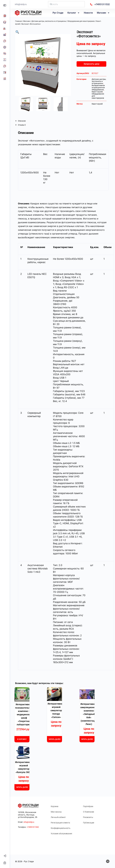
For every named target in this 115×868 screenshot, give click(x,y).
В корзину (22, 739)
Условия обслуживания (61, 833)
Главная (18, 21)
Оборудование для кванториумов (81, 21)
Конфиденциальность (60, 828)
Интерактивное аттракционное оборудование (98, 87)
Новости (88, 12)
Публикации (88, 823)
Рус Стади (58, 12)
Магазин (101, 12)
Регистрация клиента (60, 823)
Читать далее (55, 739)
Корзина (54, 806)
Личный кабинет (58, 817)
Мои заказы (56, 812)
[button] (17, 31)
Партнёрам (88, 806)
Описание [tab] (22, 121)
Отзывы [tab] (22, 125)
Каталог (71, 12)
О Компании (88, 812)
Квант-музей (97, 92)
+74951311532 (33, 827)
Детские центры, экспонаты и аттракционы (49, 21)
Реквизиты (88, 817)
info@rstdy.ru (21, 4)
